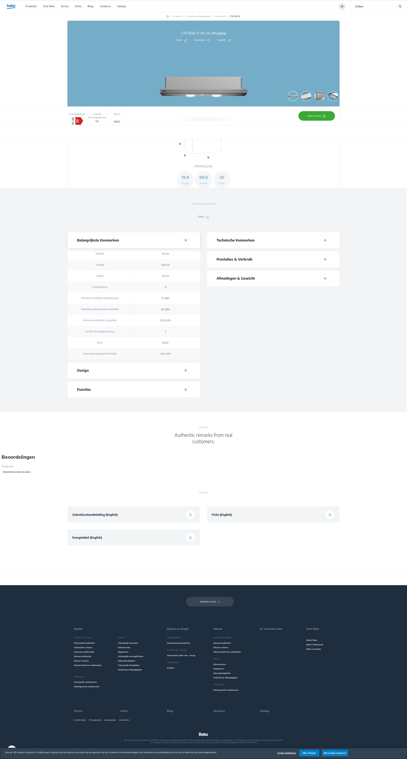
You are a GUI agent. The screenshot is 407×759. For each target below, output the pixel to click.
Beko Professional (314, 644)
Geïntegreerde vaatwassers (87, 686)
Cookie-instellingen (286, 753)
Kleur (100, 342)
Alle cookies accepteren (335, 753)
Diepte (100, 275)
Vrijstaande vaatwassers (85, 682)
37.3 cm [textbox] (305, 336)
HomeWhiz (124, 720)
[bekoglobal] (11, 6)
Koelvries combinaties (84, 652)
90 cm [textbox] (165, 253)
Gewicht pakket (239, 369)
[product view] (293, 96)
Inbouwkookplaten (126, 661)
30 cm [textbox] (165, 276)
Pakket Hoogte (239, 336)
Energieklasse (99, 287)
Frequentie (239, 394)
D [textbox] (165, 287)
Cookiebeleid (110, 720)
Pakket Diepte (239, 358)
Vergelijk (221, 40)
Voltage (239, 383)
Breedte (100, 253)
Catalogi (264, 710)
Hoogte (100, 264)
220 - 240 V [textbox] (305, 384)
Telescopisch (220, 16)
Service (78, 710)
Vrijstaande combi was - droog (181, 655)
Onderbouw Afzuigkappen (198, 16)
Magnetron (123, 652)
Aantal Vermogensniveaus (100, 331)
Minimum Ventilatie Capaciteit (100, 320)
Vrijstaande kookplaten (128, 665)
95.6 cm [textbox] (305, 358)
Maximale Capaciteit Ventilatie (100, 353)
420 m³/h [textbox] (165, 353)
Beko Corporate (313, 649)
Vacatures (219, 710)
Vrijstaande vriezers (83, 647)
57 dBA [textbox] (166, 298)
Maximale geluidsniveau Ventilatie (100, 309)
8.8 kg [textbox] (305, 369)
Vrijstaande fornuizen (128, 643)
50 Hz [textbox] (305, 395)
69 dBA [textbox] (165, 309)
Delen (179, 40)
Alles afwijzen (309, 753)
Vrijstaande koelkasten (84, 643)
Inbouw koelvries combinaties (88, 665)
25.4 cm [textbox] (305, 347)
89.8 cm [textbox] (305, 303)
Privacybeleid (95, 720)
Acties (124, 710)
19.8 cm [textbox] (165, 264)
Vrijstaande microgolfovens (131, 656)
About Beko (311, 640)
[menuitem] (31, 6)
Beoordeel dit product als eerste (17, 472)
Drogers (171, 668)
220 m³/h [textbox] (165, 320)
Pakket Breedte (239, 347)
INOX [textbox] (165, 342)
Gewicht (239, 325)
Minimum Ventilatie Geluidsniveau (100, 298)
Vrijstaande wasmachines (178, 643)
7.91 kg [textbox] (305, 325)
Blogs (170, 710)
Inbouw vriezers (81, 661)
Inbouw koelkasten (82, 656)
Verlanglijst (199, 40)
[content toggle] (185, 240)
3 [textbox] (165, 331)
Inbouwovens (124, 647)
